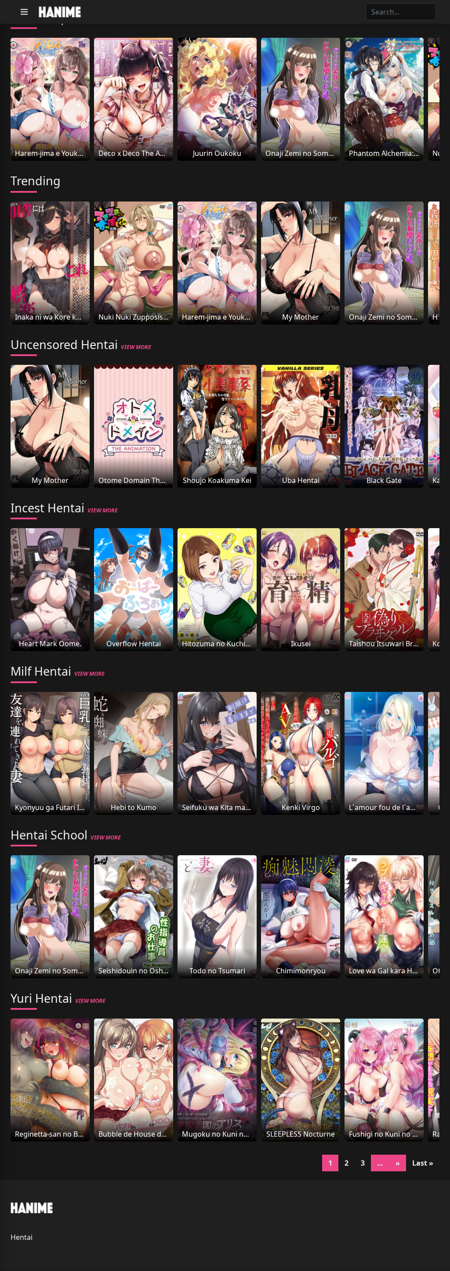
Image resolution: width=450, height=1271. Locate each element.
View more (136, 347)
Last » (422, 1163)
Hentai (22, 1237)
